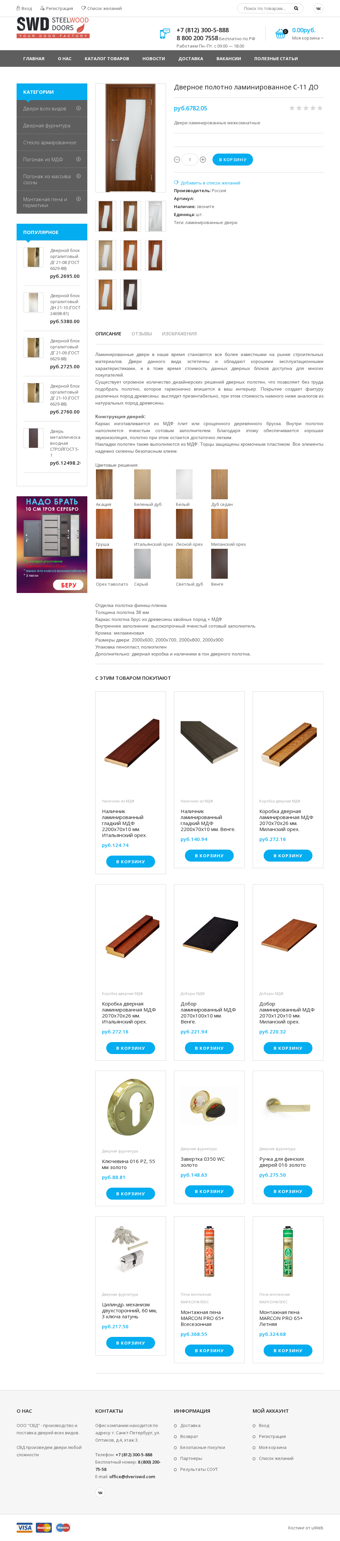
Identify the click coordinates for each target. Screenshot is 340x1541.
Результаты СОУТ (199, 1469)
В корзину (130, 862)
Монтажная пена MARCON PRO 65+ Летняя (281, 1318)
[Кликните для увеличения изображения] (130, 137)
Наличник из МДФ (118, 800)
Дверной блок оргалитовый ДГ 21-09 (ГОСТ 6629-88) (65, 350)
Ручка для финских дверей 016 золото (282, 1162)
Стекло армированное (49, 142)
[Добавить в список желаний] (207, 182)
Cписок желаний (276, 1458)
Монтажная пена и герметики (45, 202)
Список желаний (104, 8)
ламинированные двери (211, 222)
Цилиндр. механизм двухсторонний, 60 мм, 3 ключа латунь (129, 1310)
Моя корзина (273, 1447)
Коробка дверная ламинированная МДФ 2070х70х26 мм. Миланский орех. (286, 820)
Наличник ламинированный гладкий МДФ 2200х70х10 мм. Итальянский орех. (124, 823)
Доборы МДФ (193, 993)
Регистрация (59, 8)
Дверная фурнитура (120, 1150)
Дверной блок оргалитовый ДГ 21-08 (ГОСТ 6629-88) (65, 259)
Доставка (190, 1425)
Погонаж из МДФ (43, 159)
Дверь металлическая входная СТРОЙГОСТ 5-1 (66, 443)
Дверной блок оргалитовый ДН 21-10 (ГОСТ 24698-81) (65, 304)
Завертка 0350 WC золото (203, 1162)
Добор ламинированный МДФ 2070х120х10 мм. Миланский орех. (287, 1012)
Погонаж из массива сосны (47, 179)
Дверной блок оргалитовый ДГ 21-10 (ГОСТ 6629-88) (65, 395)
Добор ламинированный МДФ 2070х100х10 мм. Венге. (208, 1012)
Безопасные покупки (202, 1447)
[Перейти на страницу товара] (130, 744)
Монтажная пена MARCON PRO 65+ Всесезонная (202, 1318)
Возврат (189, 1436)
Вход (26, 8)
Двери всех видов (44, 108)
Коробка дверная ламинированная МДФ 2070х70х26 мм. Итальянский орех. (129, 1012)
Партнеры (191, 1458)
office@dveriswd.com (132, 1477)
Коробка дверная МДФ (279, 800)
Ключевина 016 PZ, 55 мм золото (128, 1164)
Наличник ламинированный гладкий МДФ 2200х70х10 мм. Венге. (208, 820)
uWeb (317, 1528)
